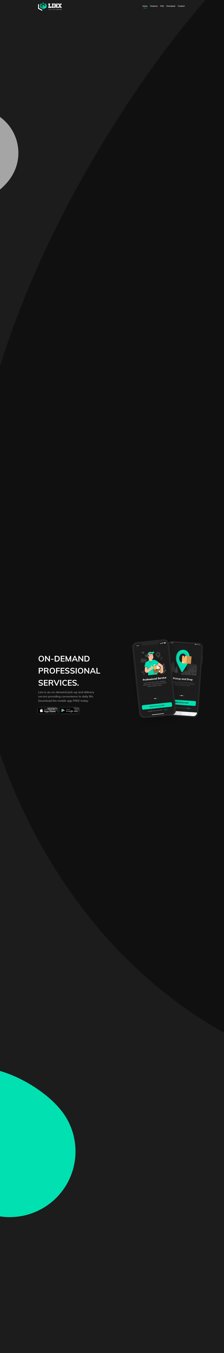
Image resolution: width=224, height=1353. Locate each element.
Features (154, 6)
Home (145, 6)
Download (170, 6)
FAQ (162, 6)
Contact (181, 6)
